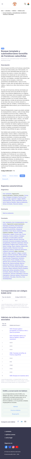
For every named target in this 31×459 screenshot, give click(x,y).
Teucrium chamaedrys (17, 273)
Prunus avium (6, 260)
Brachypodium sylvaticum (16, 227)
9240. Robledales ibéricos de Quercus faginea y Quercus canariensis (18, 337)
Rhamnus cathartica (14, 265)
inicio (2, 10)
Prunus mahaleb (15, 260)
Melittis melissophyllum (9, 256)
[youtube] (16, 447)
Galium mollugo (7, 246)
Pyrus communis (12, 261)
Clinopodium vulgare (8, 234)
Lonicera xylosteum (12, 254)
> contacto (8, 431)
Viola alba (12, 277)
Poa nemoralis (7, 258)
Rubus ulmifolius (13, 268)
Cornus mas (18, 234)
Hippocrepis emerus (8, 249)
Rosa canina (11, 266)
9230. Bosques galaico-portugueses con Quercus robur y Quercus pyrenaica (19, 330)
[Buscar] (2, 4)
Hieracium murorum (17, 248)
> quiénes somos (10, 434)
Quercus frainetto (11, 202)
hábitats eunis (21, 10)
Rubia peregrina (19, 266)
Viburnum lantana (17, 204)
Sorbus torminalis (7, 204)
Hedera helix (24, 246)
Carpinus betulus (21, 231)
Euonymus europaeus (15, 241)
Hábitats (4, 175)
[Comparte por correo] (25, 422)
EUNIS (22, 175)
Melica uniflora (23, 254)
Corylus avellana (13, 236)
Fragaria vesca (14, 244)
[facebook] (6, 447)
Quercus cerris (21, 261)
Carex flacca (12, 231)
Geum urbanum (16, 246)
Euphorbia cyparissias (17, 242)
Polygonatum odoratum (17, 258)
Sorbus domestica (15, 270)
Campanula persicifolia (9, 229)
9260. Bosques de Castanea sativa (19, 375)
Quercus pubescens (22, 202)
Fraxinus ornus (22, 197)
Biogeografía (5, 179)
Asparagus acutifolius (9, 225)
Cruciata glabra (13, 237)
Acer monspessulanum (18, 222)
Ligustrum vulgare (16, 199)
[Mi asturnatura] (28, 4)
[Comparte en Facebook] (18, 422)
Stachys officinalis (14, 272)
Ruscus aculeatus (23, 268)
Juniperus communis (8, 251)
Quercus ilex (6, 263)
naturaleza (7, 10)
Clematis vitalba (18, 232)
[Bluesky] (9, 447)
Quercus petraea (14, 263)
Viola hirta (18, 277)
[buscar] (25, 4)
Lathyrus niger (7, 199)
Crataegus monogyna (11, 197)
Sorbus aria (6, 270)
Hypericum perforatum (20, 249)
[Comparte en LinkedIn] (21, 422)
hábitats (14, 10)
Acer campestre (7, 193)
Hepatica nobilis (7, 248)
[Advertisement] (15, 32)
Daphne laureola (13, 239)
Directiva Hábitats (13, 175)
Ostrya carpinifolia (17, 200)
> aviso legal (8, 437)
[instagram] (13, 447)
